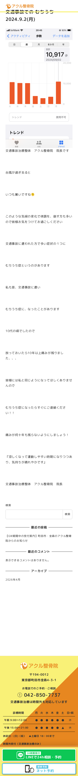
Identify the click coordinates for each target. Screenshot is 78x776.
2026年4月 (12, 580)
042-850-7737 (42, 695)
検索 (8, 505)
